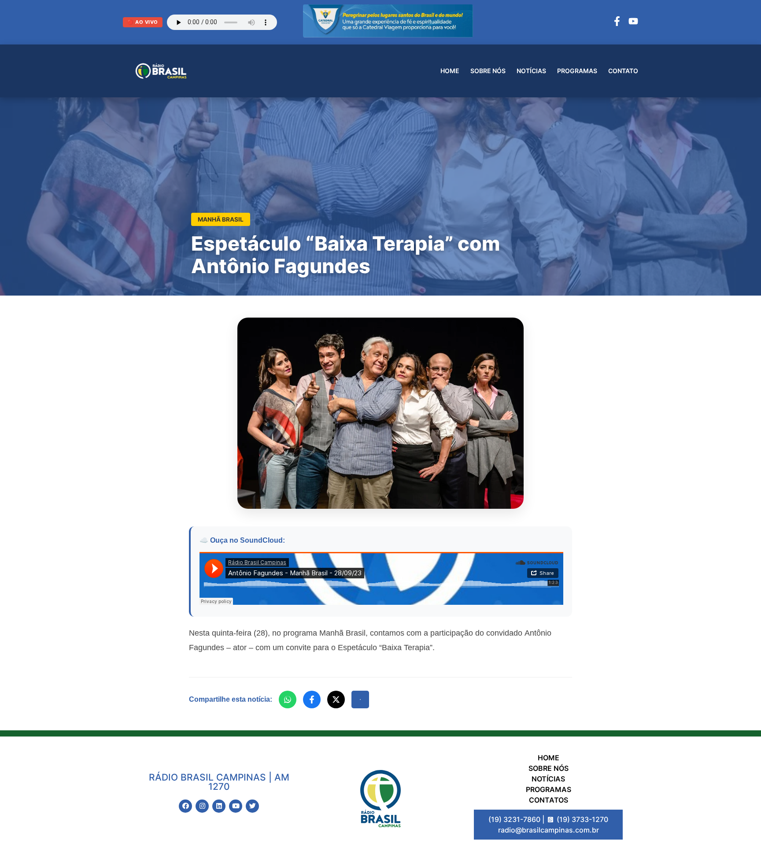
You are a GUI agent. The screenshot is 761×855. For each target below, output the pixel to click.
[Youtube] (235, 806)
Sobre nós (488, 70)
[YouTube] (633, 22)
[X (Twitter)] (336, 699)
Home (449, 70)
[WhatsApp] (287, 699)
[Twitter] (252, 806)
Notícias (531, 70)
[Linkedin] (218, 806)
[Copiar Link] (360, 699)
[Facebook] (617, 22)
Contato (623, 70)
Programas (577, 70)
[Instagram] (202, 806)
